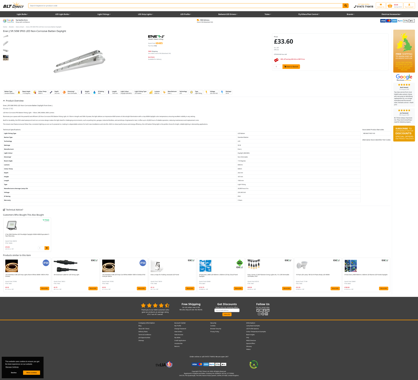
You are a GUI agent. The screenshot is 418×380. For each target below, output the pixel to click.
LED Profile (185, 14)
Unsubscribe (178, 343)
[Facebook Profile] (264, 310)
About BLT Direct (143, 329)
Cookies (212, 326)
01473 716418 (364, 6)
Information (250, 323)
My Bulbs (177, 337)
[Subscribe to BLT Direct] (404, 134)
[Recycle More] (253, 364)
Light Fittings (103, 14)
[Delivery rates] (404, 52)
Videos (248, 349)
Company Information (146, 323)
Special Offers (250, 343)
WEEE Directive (251, 340)
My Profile (177, 326)
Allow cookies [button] (31, 372)
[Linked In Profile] (268, 310)
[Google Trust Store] (8, 21)
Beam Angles (250, 335)
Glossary (249, 346)
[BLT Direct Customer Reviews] (155, 305)
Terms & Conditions (144, 335)
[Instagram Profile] (259, 313)
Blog (139, 326)
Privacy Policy (214, 332)
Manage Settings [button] (12, 367)
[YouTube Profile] (261, 310)
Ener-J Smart (20, 27)
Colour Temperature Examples (256, 332)
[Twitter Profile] (257, 310)
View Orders (178, 332)
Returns (177, 346)
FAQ (247, 337)
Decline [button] (14, 372)
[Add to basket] (47, 248)
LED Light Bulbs (62, 14)
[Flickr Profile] (266, 313)
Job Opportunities (144, 337)
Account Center (180, 323)
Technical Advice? (14, 209)
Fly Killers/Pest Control (308, 14)
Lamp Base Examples (253, 326)
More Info (44, 288)
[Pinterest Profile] (263, 313)
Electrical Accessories (391, 14)
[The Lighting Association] (164, 364)
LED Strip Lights (145, 14)
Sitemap (141, 340)
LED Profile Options (252, 329)
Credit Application (180, 340)
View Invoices (178, 335)
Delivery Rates (143, 332)
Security (213, 323)
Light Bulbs (22, 14)
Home (5, 27)
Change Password (180, 329)
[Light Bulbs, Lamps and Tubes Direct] (13, 5)
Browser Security (215, 329)
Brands (350, 14)
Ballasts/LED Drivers (227, 14)
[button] (389, 234)
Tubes (267, 14)
